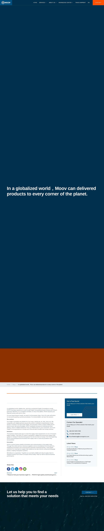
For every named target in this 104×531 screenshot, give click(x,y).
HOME (35, 2)
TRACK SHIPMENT (80, 2)
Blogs (14, 384)
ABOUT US (52, 2)
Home (8, 384)
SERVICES (42, 2)
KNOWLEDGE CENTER (65, 2)
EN (89, 2)
